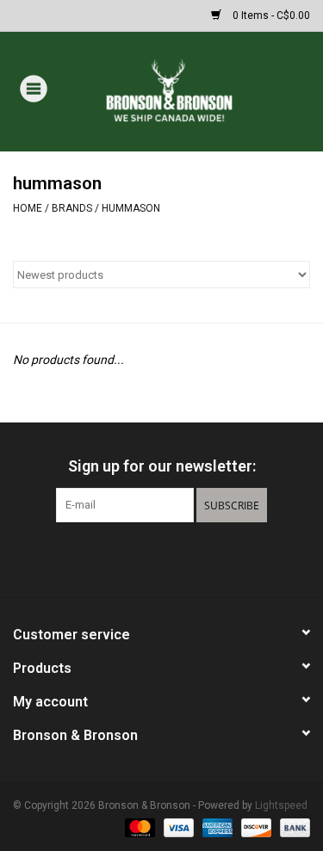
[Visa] (177, 827)
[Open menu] (33, 88)
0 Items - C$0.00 (270, 15)
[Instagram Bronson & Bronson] (192, 557)
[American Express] (215, 827)
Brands (72, 208)
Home (27, 208)
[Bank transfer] (292, 827)
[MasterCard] (138, 827)
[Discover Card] (254, 827)
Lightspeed (281, 805)
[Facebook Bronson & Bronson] (132, 557)
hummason (131, 208)
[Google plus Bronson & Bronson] (162, 557)
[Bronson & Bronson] (195, 90)
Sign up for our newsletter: (162, 466)
